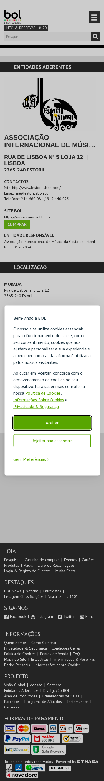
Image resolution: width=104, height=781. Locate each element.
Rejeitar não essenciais (52, 440)
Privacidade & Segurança (36, 406)
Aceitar (52, 423)
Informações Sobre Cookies (38, 399)
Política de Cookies (43, 393)
